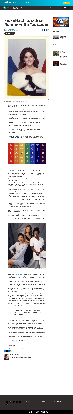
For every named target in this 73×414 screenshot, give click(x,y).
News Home (5, 11)
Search (58, 11)
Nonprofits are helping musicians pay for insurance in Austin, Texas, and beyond (63, 66)
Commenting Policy (57, 401)
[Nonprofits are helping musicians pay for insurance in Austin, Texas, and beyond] (56, 63)
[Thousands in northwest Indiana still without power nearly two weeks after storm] (56, 53)
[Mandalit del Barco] (6, 357)
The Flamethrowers (20, 274)
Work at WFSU (28, 401)
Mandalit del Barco (11, 29)
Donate (67, 2)
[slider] (9, 7)
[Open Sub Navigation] (22, 11)
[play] (5, 7)
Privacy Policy (42, 401)
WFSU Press (44, 11)
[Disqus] (36, 380)
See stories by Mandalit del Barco (17, 359)
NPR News (61, 34)
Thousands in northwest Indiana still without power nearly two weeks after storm (63, 55)
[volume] (8, 8)
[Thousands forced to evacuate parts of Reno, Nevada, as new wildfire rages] (56, 37)
